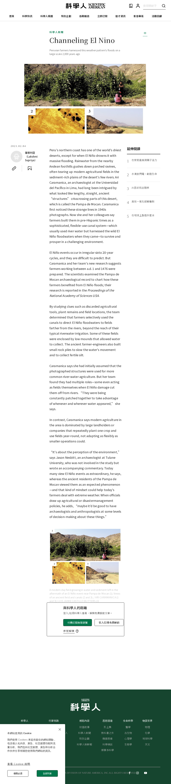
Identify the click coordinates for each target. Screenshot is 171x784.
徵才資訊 (120, 16)
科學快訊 (27, 16)
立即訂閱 (102, 16)
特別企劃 (66, 16)
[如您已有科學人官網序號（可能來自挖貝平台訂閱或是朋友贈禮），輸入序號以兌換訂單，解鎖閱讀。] (77, 631)
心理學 (128, 738)
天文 (147, 744)
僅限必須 (18, 773)
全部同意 (47, 773)
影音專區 (139, 16)
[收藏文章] (29, 168)
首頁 (11, 16)
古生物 (128, 733)
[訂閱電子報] (131, 6)
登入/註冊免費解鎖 (109, 622)
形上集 (107, 727)
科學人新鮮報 (84, 744)
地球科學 (147, 738)
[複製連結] (14, 168)
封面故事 (84, 727)
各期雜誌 (84, 16)
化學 (147, 733)
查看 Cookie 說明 (18, 764)
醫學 (128, 727)
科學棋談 (108, 744)
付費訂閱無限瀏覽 (77, 622)
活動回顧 (157, 16)
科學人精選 (46, 16)
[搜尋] (164, 5)
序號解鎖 (69, 631)
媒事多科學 (107, 750)
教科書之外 (107, 733)
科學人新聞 (56, 32)
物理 (147, 727)
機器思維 (108, 738)
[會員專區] (138, 6)
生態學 (128, 744)
